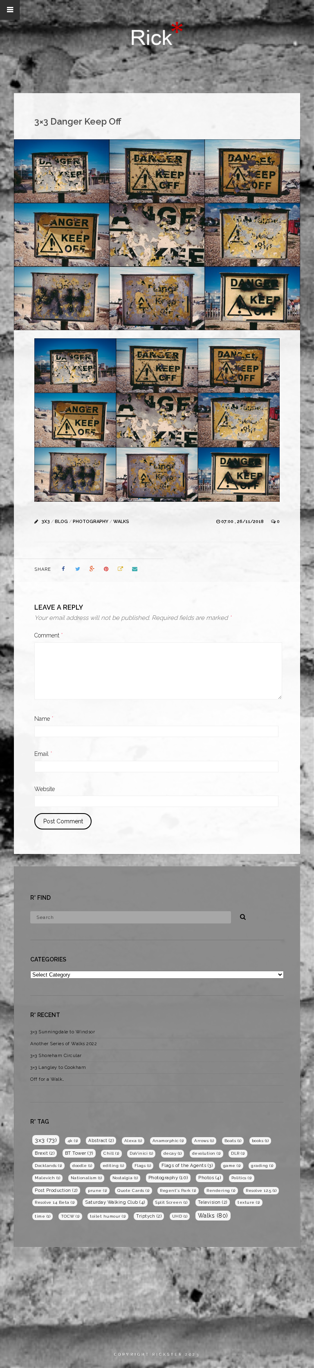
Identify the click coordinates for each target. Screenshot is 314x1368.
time (42, 1216)
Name (44, 718)
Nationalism (86, 1178)
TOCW (70, 1216)
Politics (241, 1178)
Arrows (204, 1140)
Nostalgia (125, 1178)
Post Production (56, 1190)
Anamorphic (168, 1140)
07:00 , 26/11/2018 (243, 521)
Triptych (148, 1216)
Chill (111, 1153)
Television (212, 1202)
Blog (61, 521)
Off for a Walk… (47, 1079)
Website (44, 789)
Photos (209, 1177)
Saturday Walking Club (115, 1202)
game (232, 1165)
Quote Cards (133, 1190)
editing (113, 1165)
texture (249, 1202)
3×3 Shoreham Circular (56, 1055)
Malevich (47, 1178)
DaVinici (141, 1153)
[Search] (240, 915)
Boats (233, 1140)
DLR (238, 1153)
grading (262, 1165)
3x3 (45, 521)
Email (43, 754)
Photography (90, 521)
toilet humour (108, 1216)
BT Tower (79, 1153)
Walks (121, 521)
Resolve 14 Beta (55, 1202)
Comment (48, 635)
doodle (82, 1165)
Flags (143, 1165)
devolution (206, 1153)
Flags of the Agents (187, 1165)
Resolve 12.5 (261, 1190)
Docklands (48, 1165)
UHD (180, 1216)
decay (173, 1153)
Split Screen (171, 1202)
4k (72, 1140)
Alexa (133, 1140)
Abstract (101, 1140)
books (260, 1140)
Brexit (44, 1153)
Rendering (221, 1190)
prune (97, 1190)
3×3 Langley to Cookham (58, 1067)
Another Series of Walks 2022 (63, 1043)
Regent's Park (178, 1190)
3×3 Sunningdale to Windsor (62, 1032)
